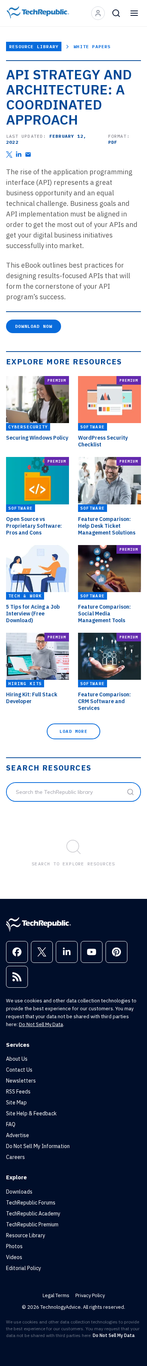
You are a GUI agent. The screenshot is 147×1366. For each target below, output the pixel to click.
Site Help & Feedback (31, 1113)
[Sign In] (98, 13)
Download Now (33, 326)
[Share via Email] (28, 154)
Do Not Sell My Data (41, 1024)
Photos (14, 1246)
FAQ (10, 1124)
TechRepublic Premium (32, 1224)
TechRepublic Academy (33, 1213)
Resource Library (33, 46)
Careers (15, 1157)
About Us (17, 1058)
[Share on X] (9, 154)
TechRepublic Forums (30, 1202)
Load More (73, 731)
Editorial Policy (23, 1268)
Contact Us (19, 1069)
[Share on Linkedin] (18, 154)
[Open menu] (134, 13)
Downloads (19, 1191)
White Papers (92, 46)
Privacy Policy (90, 1295)
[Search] (116, 13)
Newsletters (21, 1080)
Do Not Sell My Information (38, 1146)
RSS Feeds (18, 1091)
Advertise (17, 1135)
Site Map (16, 1102)
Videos (14, 1257)
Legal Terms (56, 1295)
